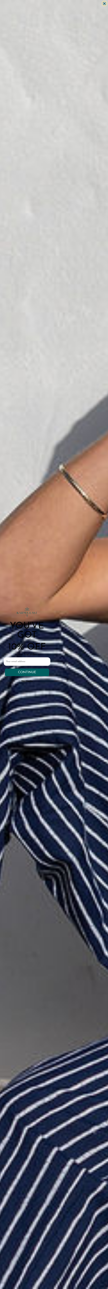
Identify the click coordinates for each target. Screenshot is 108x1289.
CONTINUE (27, 672)
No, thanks (27, 681)
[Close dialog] (104, 3)
